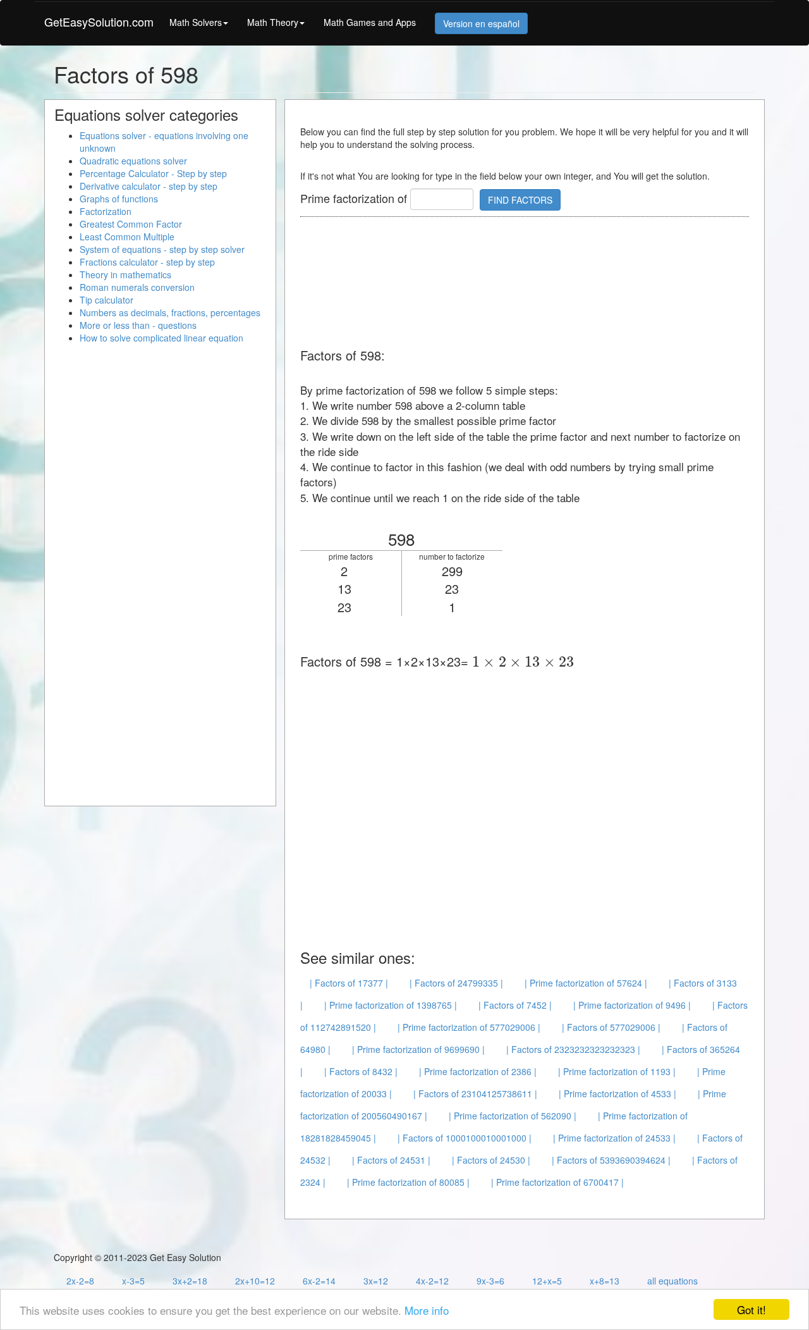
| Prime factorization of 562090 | (512, 1115)
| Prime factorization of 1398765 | (390, 1005)
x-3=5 (133, 1280)
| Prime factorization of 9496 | (632, 1005)
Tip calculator (106, 299)
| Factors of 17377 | (349, 982)
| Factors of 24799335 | (456, 982)
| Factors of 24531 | (391, 1160)
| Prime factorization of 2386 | (478, 1071)
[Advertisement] (530, 283)
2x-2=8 (80, 1280)
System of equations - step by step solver (162, 249)
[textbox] (523, 661)
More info (426, 1310)
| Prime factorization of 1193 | (617, 1071)
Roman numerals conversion (137, 287)
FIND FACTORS (520, 200)
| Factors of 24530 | (491, 1160)
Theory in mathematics (125, 274)
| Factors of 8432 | (361, 1071)
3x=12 (375, 1280)
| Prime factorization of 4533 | (617, 1093)
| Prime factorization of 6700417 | (557, 1182)
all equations (672, 1280)
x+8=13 (604, 1280)
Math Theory (272, 22)
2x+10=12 (255, 1280)
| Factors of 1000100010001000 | (465, 1137)
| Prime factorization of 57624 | (586, 982)
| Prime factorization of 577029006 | (469, 1027)
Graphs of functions (119, 198)
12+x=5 (547, 1280)
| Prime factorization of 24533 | (614, 1137)
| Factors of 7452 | (515, 1005)
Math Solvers (195, 22)
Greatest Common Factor (131, 224)
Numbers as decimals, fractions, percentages (170, 312)
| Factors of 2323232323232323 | (573, 1049)
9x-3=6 (490, 1280)
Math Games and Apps (370, 22)
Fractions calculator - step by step (147, 262)
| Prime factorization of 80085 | (408, 1182)
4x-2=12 (432, 1280)
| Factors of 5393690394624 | (611, 1160)
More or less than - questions (138, 325)
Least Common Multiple (127, 236)
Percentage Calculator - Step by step (153, 173)
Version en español (481, 23)
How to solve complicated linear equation (161, 337)
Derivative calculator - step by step (148, 186)
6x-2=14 (319, 1280)
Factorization (105, 211)
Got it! (751, 1309)
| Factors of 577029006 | (611, 1027)
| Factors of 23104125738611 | (475, 1093)
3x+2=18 (190, 1280)
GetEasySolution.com (99, 21)
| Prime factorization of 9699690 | (418, 1049)
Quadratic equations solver (133, 160)
